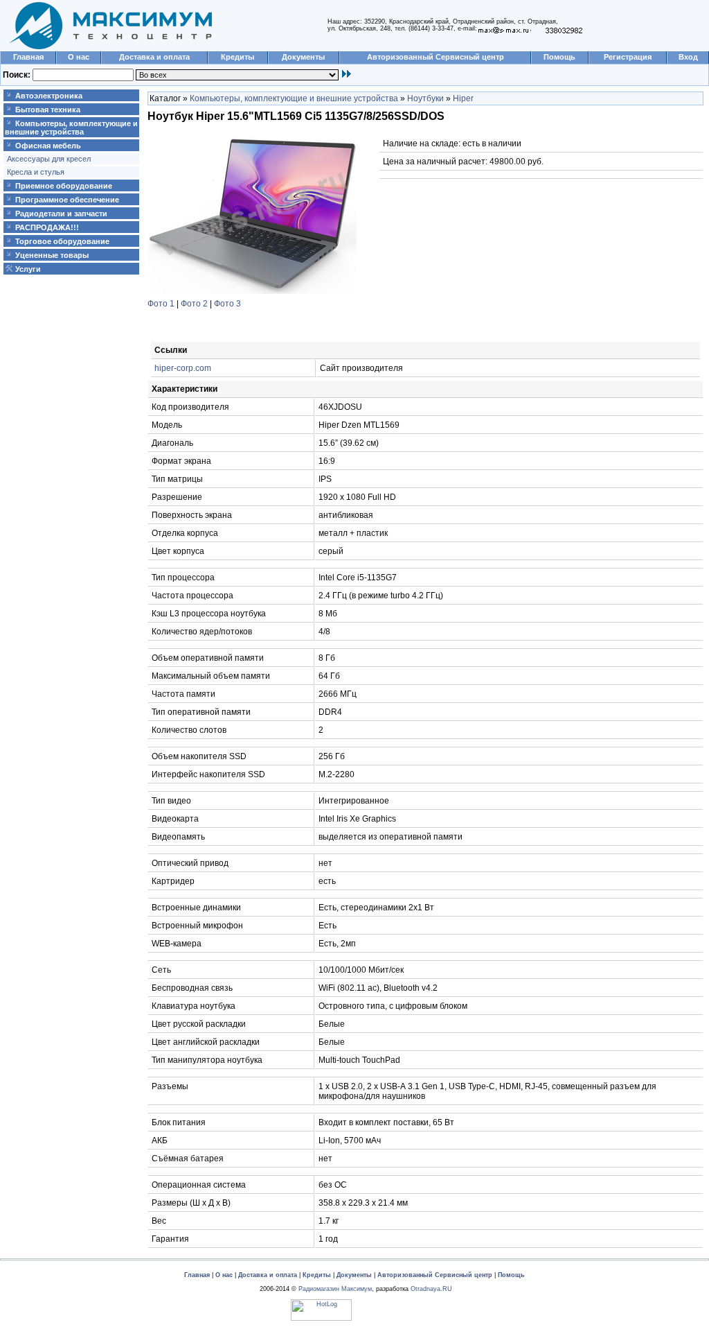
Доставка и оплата (154, 57)
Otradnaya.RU (431, 1288)
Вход (688, 57)
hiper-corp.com (182, 368)
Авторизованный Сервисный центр (435, 57)
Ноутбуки (425, 98)
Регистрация (628, 57)
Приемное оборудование (63, 186)
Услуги (28, 269)
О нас (78, 57)
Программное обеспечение (67, 200)
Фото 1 (160, 304)
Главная (28, 57)
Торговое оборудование (62, 241)
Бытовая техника (47, 109)
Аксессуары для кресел (49, 159)
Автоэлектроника (48, 96)
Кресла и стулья (35, 172)
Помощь (559, 57)
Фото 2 (194, 304)
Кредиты (237, 57)
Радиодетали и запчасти (61, 213)
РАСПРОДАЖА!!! (47, 227)
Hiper (463, 98)
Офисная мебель (48, 145)
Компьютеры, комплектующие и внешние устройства (71, 127)
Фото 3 (227, 304)
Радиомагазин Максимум (335, 1288)
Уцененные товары (52, 255)
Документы (303, 57)
